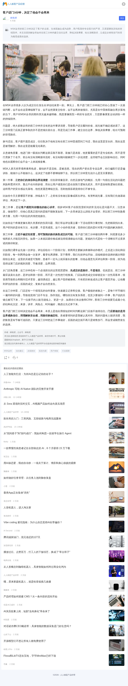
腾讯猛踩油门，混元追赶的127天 (22, 537)
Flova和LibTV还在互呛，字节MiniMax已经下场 (30, 655)
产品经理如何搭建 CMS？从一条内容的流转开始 (30, 596)
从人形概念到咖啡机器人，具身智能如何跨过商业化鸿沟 (35, 567)
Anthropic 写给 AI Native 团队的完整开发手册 (29, 389)
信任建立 (19, 351)
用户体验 (54, 351)
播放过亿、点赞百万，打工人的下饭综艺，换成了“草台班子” (37, 552)
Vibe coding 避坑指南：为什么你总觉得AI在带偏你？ (33, 522)
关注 (122, 18)
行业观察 (66, 351)
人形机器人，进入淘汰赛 (17, 507)
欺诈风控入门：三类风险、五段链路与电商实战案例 (32, 418)
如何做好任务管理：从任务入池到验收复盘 (27, 478)
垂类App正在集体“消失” (17, 492)
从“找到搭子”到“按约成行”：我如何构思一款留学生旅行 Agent (37, 433)
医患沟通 (43, 351)
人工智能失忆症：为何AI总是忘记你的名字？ (28, 374)
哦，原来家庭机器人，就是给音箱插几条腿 (27, 581)
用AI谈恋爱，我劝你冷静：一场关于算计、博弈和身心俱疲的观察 (40, 463)
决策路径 (31, 351)
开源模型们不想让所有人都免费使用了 (25, 641)
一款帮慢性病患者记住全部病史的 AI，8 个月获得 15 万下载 (37, 448)
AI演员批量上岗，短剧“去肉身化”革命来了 (27, 611)
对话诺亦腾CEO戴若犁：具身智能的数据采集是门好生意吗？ (37, 626)
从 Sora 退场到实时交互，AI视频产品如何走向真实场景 (34, 403)
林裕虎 (13, 18)
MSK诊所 (8, 351)
